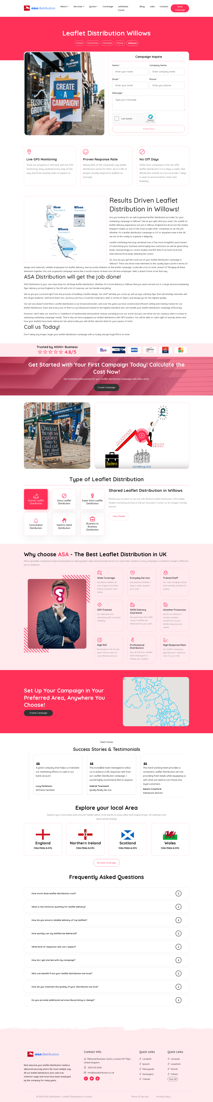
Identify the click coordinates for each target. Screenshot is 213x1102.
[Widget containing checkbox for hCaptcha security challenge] (134, 118)
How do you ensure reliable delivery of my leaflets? (59, 920)
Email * (115, 79)
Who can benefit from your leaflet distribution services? (62, 973)
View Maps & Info (43, 847)
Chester (146, 1079)
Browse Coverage (106, 862)
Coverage (108, 6)
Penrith (174, 1069)
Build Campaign (180, 8)
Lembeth (147, 1059)
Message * (117, 93)
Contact (164, 6)
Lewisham (176, 1064)
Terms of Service (140, 1096)
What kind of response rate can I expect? (54, 946)
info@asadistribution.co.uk (101, 1072)
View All (172, 1079)
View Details (119, 516)
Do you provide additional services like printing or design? (63, 1000)
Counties (107, 43)
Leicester (175, 1059)
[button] (64, 7)
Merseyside (148, 1069)
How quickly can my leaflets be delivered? (54, 933)
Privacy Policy (163, 1096)
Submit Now (149, 128)
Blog (142, 6)
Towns (119, 43)
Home (79, 43)
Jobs (152, 6)
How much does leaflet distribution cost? (54, 893)
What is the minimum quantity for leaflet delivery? (59, 906)
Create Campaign (106, 387)
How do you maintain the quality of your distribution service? (65, 986)
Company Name (158, 65)
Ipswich (146, 1064)
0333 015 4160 (94, 1067)
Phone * (153, 79)
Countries (92, 43)
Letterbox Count (123, 8)
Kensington (148, 1074)
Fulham (174, 1074)
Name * (116, 65)
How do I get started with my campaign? (53, 960)
